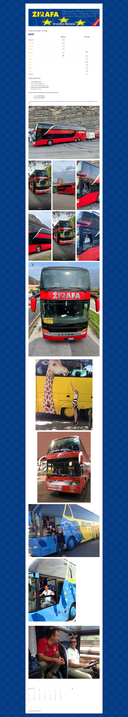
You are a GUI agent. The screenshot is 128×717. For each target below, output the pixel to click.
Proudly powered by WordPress (34, 710)
